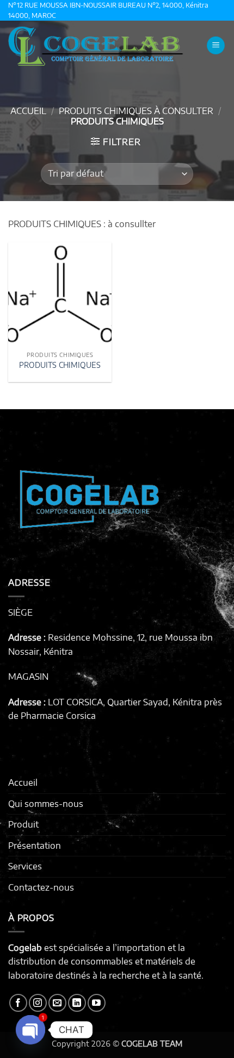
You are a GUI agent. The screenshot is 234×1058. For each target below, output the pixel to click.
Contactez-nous (41, 887)
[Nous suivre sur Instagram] (38, 1003)
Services (25, 866)
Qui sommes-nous (45, 803)
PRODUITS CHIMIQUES (60, 365)
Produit (23, 824)
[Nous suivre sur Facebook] (18, 1003)
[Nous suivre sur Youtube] (97, 1003)
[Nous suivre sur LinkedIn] (77, 1003)
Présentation (34, 845)
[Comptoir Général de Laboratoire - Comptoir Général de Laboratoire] (101, 45)
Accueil (28, 110)
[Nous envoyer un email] (57, 1003)
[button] (216, 45)
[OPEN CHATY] (30, 1029)
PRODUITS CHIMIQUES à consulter (136, 110)
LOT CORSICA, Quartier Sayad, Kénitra (125, 702)
